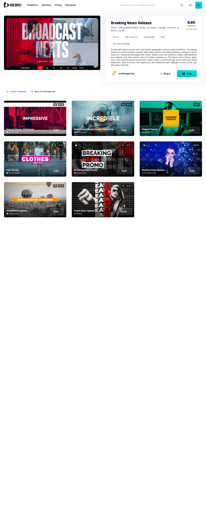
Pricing (58, 5)
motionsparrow (126, 73)
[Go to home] (13, 5)
